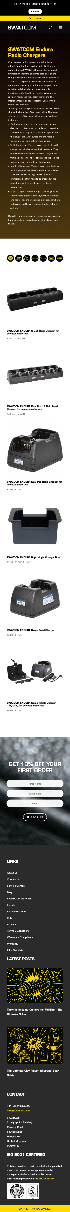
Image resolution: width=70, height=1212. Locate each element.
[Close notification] (65, 8)
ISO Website (46, 1178)
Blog (9, 892)
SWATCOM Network (19, 898)
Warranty (12, 943)
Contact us (13, 879)
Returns (11, 917)
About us (12, 872)
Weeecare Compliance (20, 937)
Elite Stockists (15, 950)
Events (11, 904)
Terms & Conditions (18, 930)
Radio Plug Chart (16, 911)
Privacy (11, 924)
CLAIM (35, 11)
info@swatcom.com (18, 1110)
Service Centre (16, 885)
